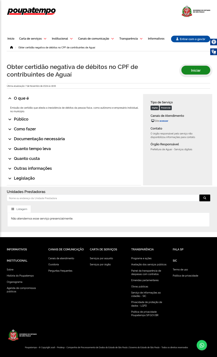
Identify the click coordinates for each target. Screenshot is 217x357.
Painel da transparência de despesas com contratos (146, 272)
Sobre (10, 269)
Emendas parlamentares (145, 280)
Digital (155, 107)
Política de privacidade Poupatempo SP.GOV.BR (144, 313)
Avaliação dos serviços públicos (148, 264)
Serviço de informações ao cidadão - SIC (146, 294)
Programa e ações (141, 258)
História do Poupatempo (20, 275)
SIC (175, 260)
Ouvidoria (53, 264)
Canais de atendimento (61, 258)
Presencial (165, 107)
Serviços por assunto (101, 258)
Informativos (156, 38)
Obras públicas (139, 286)
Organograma (14, 281)
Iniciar (196, 70)
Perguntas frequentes (60, 270)
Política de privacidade (185, 275)
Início (10, 38)
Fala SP (178, 249)
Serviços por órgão (100, 264)
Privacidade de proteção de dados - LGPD (146, 303)
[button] (33, 39)
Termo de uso (180, 269)
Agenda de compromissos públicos (21, 289)
